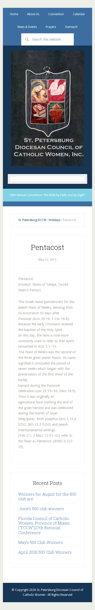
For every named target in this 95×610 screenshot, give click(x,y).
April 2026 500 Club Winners (45, 552)
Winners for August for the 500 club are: (47, 496)
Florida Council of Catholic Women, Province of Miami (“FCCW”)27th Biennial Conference (44, 525)
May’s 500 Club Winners (40, 542)
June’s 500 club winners (41, 508)
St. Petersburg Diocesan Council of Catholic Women (47, 108)
